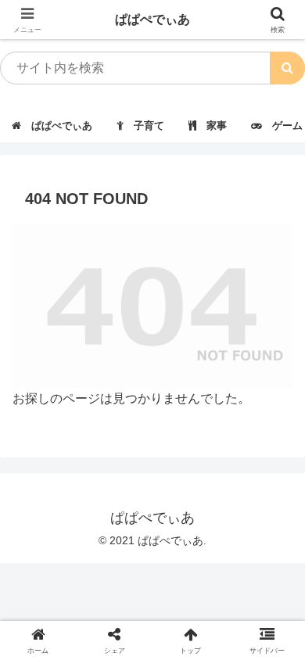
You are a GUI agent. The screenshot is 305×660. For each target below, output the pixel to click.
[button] (287, 68)
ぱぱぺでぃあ (152, 19)
